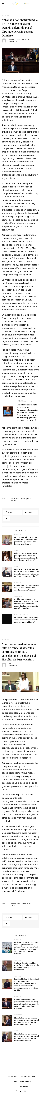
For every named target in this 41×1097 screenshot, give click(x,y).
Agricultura (15, 498)
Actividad (20, 402)
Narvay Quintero (26, 498)
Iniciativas (6, 15)
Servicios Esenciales (22, 614)
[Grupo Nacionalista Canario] (20, 3)
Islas (16, 550)
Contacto (24, 1087)
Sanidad (13, 905)
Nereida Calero (26, 904)
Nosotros (18, 596)
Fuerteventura (15, 904)
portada (13, 500)
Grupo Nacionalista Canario (20, 40)
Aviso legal (12, 1076)
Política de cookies (28, 1076)
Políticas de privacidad (23, 1082)
